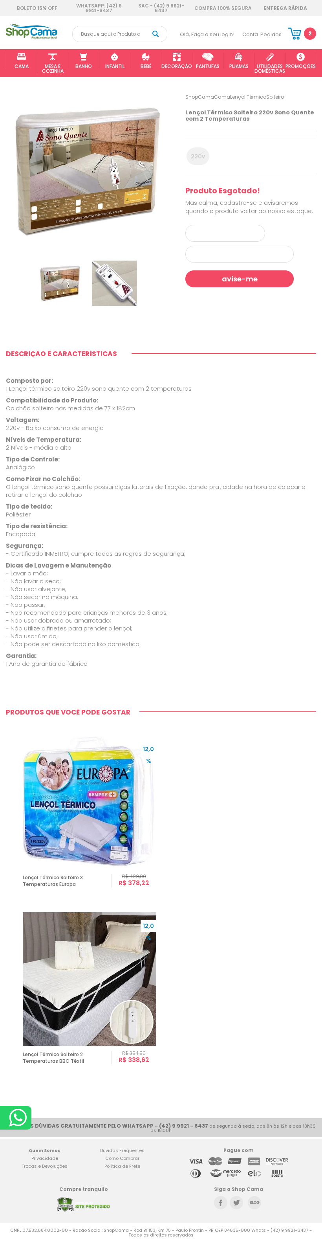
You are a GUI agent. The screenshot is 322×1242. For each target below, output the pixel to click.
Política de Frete (122, 1166)
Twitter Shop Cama (236, 1202)
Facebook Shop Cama (220, 1202)
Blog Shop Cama (254, 1202)
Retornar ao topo (310, 1112)
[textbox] (120, 34)
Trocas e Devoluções (45, 1166)
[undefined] (87, 171)
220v (198, 156)
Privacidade (44, 1158)
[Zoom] (60, 283)
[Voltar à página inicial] (31, 37)
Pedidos (271, 34)
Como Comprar (122, 1158)
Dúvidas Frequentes (122, 1150)
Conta (250, 34)
